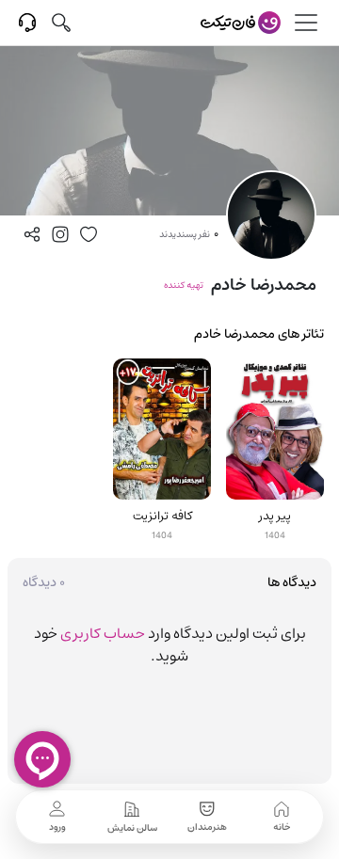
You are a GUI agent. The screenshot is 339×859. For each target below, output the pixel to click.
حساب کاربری (102, 633)
